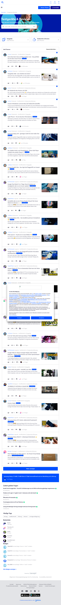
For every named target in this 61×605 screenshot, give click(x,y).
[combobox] (19, 27)
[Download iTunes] (25, 596)
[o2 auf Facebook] (22, 591)
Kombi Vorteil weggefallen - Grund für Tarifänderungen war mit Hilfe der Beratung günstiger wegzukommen (29, 488)
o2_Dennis (10, 71)
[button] (2, 8)
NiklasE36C (10, 546)
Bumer (8, 523)
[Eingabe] (2, 27)
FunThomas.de (11, 181)
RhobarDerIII (10, 560)
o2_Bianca (10, 148)
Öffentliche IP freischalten (9, 497)
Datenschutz (23, 586)
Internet (25, 516)
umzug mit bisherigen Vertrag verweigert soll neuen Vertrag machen (19, 506)
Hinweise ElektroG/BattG (45, 584)
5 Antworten (6, 508)
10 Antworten (6, 504)
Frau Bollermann (11, 540)
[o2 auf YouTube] (27, 591)
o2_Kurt (9, 88)
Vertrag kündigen (30, 587)
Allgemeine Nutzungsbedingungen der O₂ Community (23, 577)
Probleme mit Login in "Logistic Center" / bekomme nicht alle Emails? (19, 493)
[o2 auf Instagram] (31, 591)
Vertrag (5, 516)
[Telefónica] (38, 600)
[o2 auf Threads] (38, 591)
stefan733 (10, 551)
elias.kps (10, 451)
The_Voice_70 (10, 527)
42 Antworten (6, 490)
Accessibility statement (45, 577)
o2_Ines (9, 54)
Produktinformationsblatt (12, 586)
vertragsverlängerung (34, 516)
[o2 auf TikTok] (35, 591)
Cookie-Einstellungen (50, 586)
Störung (20, 516)
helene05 (10, 555)
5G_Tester (9, 535)
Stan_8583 (10, 564)
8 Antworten (6, 499)
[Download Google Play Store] (35, 596)
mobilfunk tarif (12, 516)
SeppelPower (11, 198)
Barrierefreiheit (32, 586)
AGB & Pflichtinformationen (30, 584)
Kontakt (12, 584)
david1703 (10, 384)
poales (8, 531)
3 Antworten (6, 495)
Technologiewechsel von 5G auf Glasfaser (13, 502)
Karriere (41, 586)
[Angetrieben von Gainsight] (31, 574)
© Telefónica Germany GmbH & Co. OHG (27, 600)
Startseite (3, 12)
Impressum (18, 584)
